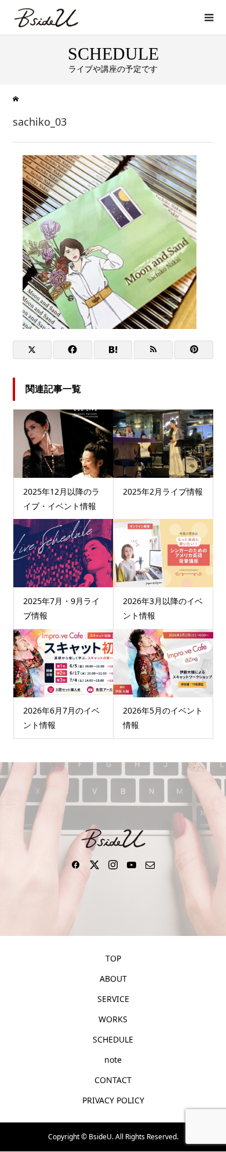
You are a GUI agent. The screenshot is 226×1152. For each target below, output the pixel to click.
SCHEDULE (113, 1039)
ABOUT (113, 978)
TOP (113, 958)
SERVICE (113, 998)
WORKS (113, 1019)
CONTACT (113, 1079)
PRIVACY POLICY (113, 1100)
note (113, 1059)
